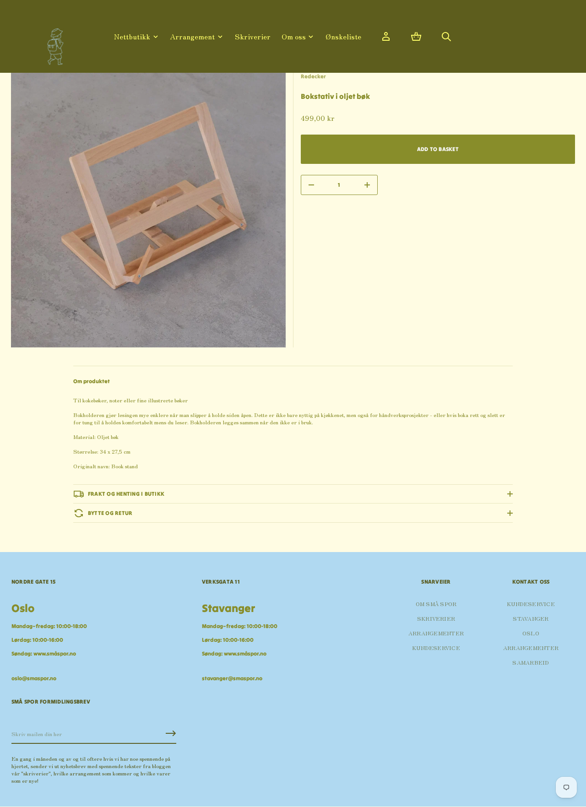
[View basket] (416, 37)
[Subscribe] (170, 733)
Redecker (313, 76)
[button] (416, 37)
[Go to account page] (386, 37)
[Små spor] (53, 43)
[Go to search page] (446, 37)
